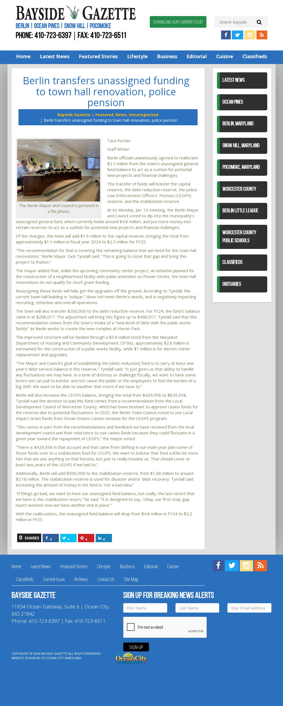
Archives (81, 579)
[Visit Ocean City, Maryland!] (131, 657)
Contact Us (105, 579)
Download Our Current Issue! (178, 22)
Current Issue (54, 579)
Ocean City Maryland (63, 658)
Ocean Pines (232, 102)
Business (167, 56)
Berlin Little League (240, 211)
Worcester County (239, 189)
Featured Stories (98, 56)
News (121, 114)
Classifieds (254, 56)
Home (23, 56)
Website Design (24, 658)
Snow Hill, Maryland (241, 146)
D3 (43, 658)
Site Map (131, 579)
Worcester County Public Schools (239, 237)
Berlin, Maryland (237, 124)
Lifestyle (137, 56)
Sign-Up (136, 647)
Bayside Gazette (73, 114)
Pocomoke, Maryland (241, 167)
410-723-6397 (53, 36)
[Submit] (259, 22)
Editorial (197, 56)
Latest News (54, 56)
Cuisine (224, 56)
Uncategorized (143, 114)
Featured (104, 114)
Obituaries (231, 284)
